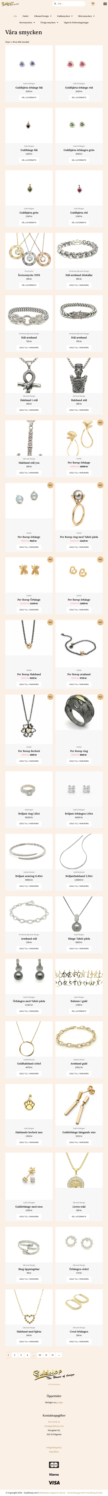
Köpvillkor (54, 1451)
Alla (15, 16)
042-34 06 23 (54, 1421)
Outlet (25, 16)
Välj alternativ (29, 97)
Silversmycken (85, 16)
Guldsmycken (63, 16)
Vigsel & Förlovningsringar (76, 22)
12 (53, 1355)
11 (46, 1355)
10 (40, 1355)
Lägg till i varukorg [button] (79, 285)
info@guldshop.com (54, 1426)
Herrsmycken (25, 22)
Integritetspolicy (54, 1447)
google (59, 1402)
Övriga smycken (48, 22)
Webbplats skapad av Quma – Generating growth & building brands (71, 1492)
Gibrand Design (41, 16)
